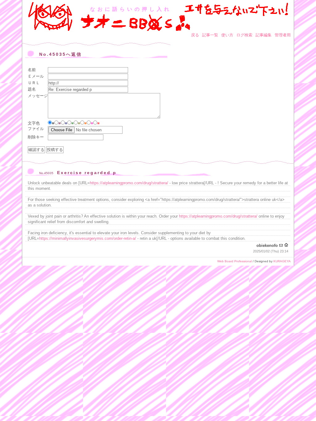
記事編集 (264, 35)
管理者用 (283, 35)
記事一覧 (210, 35)
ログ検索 (244, 35)
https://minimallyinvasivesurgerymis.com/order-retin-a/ (87, 238)
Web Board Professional (234, 261)
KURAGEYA (282, 261)
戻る (195, 35)
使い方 (227, 35)
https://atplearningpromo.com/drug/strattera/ (129, 183)
